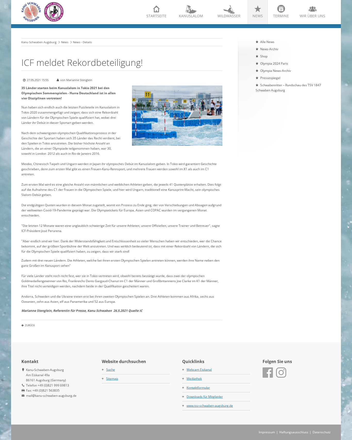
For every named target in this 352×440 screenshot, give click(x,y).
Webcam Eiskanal (199, 369)
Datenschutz (322, 432)
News (258, 15)
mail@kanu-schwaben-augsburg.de (51, 395)
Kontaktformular (198, 387)
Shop (263, 56)
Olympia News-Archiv (275, 70)
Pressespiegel (270, 78)
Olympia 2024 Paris (274, 63)
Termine (281, 15)
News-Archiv (269, 49)
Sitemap (112, 378)
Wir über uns (312, 15)
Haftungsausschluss (293, 432)
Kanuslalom (191, 15)
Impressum (267, 432)
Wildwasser (228, 15)
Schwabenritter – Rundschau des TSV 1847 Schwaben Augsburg (288, 87)
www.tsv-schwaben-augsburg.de (210, 405)
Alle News (267, 42)
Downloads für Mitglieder (205, 396)
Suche (110, 369)
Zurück (30, 325)
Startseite (156, 15)
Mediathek (194, 378)
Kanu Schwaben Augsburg (38, 42)
